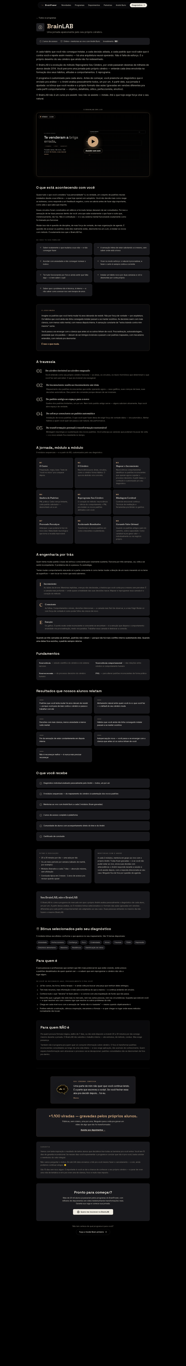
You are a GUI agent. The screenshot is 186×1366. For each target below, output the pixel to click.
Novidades (66, 5)
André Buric (121, 5)
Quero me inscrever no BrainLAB (95, 1212)
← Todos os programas (46, 18)
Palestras (108, 5)
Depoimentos (94, 5)
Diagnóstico (137, 5)
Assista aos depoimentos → (93, 1130)
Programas (79, 5)
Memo (76, 1098)
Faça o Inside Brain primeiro (91, 1232)
